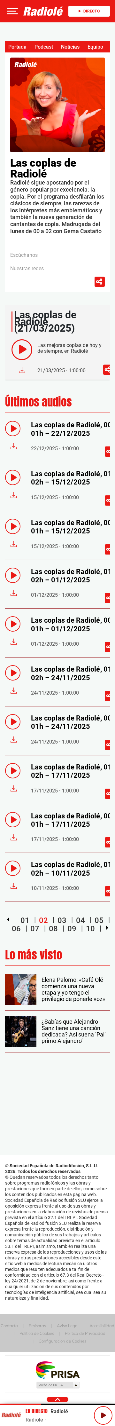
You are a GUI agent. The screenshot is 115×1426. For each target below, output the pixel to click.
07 (34, 928)
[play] (22, 349)
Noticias (70, 47)
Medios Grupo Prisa (57, 1385)
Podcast (43, 47)
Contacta (9, 1325)
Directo (91, 11)
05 (99, 920)
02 (43, 920)
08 (53, 928)
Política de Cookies (36, 1333)
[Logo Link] (43, 11)
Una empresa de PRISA (57, 1369)
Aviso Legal (68, 1325)
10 (90, 928)
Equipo (95, 47)
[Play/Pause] (103, 1415)
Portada (17, 47)
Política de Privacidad (85, 1333)
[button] (11, 11)
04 (80, 920)
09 (71, 928)
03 (61, 920)
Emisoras (37, 1325)
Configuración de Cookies (62, 1340)
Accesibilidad (101, 1325)
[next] (107, 928)
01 (24, 920)
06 (16, 928)
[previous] (8, 919)
